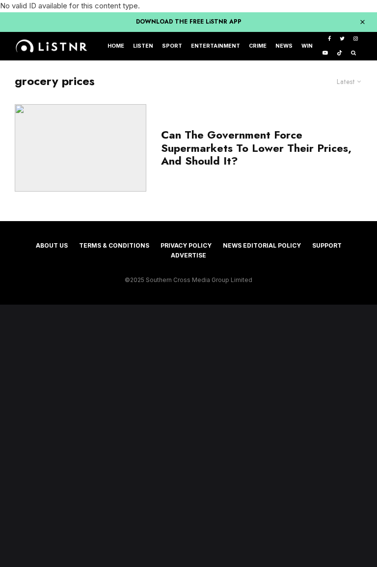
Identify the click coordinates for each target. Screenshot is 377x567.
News (284, 46)
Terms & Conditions (114, 245)
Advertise (188, 255)
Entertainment (215, 46)
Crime (258, 46)
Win (307, 46)
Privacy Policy (186, 245)
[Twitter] (342, 39)
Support (327, 245)
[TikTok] (339, 53)
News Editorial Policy (262, 245)
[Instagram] (355, 39)
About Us (52, 245)
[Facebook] (329, 39)
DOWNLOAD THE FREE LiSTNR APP (189, 21)
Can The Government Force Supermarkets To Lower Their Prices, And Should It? (256, 147)
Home (116, 46)
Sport (172, 46)
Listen (143, 46)
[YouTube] (325, 53)
